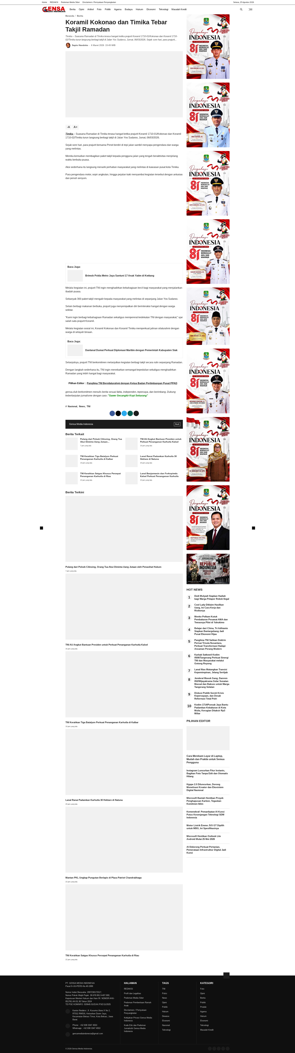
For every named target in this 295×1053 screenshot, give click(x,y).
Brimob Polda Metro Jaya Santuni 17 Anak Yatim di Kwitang (119, 275)
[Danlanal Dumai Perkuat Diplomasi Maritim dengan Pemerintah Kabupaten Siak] (75, 355)
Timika (69, 134)
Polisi (164, 993)
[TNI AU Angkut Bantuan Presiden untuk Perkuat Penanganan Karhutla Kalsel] (131, 449)
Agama (117, 9)
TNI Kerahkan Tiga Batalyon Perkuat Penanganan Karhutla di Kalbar (101, 722)
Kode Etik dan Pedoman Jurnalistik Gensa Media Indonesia (135, 1028)
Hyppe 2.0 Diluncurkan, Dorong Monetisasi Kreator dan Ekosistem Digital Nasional (205, 787)
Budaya (128, 9)
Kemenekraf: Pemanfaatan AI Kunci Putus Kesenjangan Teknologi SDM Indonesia (205, 815)
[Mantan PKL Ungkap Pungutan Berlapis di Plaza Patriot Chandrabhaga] (124, 871)
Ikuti (177, 424)
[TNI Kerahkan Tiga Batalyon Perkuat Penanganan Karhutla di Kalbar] (71, 466)
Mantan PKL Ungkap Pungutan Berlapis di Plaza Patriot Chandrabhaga (103, 877)
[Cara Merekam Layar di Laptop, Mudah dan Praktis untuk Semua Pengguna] (208, 749)
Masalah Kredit (179, 9)
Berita (72, 9)
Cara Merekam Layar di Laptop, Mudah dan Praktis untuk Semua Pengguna (205, 759)
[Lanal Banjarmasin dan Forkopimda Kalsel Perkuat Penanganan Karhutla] (131, 483)
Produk (203, 1007)
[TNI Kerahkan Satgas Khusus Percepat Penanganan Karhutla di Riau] (71, 483)
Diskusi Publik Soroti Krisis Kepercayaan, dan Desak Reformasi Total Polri (209, 696)
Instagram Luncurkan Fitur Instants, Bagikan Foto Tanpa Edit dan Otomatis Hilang (207, 773)
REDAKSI (54, 2)
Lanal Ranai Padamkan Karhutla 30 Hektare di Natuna (94, 800)
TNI (88, 406)
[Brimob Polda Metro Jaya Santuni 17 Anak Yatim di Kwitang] (75, 280)
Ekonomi (151, 9)
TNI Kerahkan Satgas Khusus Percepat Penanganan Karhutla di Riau (102, 955)
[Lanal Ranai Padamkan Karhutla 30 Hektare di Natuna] (131, 466)
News (82, 406)
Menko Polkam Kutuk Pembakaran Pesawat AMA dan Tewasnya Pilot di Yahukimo (211, 619)
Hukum (139, 9)
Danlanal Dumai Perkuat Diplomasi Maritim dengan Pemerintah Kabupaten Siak (131, 350)
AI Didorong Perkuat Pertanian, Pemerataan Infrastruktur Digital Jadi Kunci (206, 850)
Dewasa (165, 1016)
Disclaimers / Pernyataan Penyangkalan (99, 2)
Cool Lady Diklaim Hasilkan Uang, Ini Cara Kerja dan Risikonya (209, 608)
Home (44, 2)
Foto (99, 9)
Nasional (72, 406)
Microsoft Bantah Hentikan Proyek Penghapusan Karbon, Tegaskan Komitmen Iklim (205, 801)
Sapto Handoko (80, 45)
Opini (81, 9)
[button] (136, 413)
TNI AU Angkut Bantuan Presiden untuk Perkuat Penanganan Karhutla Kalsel (106, 645)
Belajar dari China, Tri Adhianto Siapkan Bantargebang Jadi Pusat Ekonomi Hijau (211, 631)
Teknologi (163, 9)
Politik (108, 9)
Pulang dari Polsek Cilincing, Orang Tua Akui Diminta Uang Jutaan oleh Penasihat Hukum (113, 567)
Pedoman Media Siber (70, 2)
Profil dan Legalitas (132, 993)
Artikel (90, 9)
